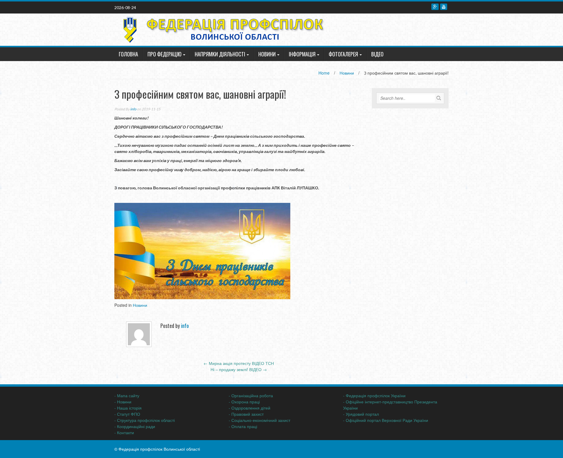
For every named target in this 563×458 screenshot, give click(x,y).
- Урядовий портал (361, 414)
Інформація (302, 54)
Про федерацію (164, 54)
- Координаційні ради (134, 426)
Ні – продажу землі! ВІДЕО (239, 369)
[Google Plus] (435, 7)
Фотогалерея (343, 54)
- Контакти (124, 432)
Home (324, 73)
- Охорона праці (244, 402)
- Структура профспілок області (144, 420)
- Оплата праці (243, 426)
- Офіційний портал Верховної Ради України (385, 420)
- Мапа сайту (126, 395)
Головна (128, 54)
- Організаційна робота (251, 395)
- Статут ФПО (127, 414)
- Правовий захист (246, 414)
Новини (267, 54)
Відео (377, 54)
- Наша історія (128, 408)
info (133, 109)
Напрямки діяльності (220, 54)
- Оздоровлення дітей (249, 408)
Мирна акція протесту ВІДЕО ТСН (239, 363)
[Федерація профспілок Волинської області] (221, 29)
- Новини (122, 402)
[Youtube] (443, 7)
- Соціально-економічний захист (259, 420)
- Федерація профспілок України (374, 395)
